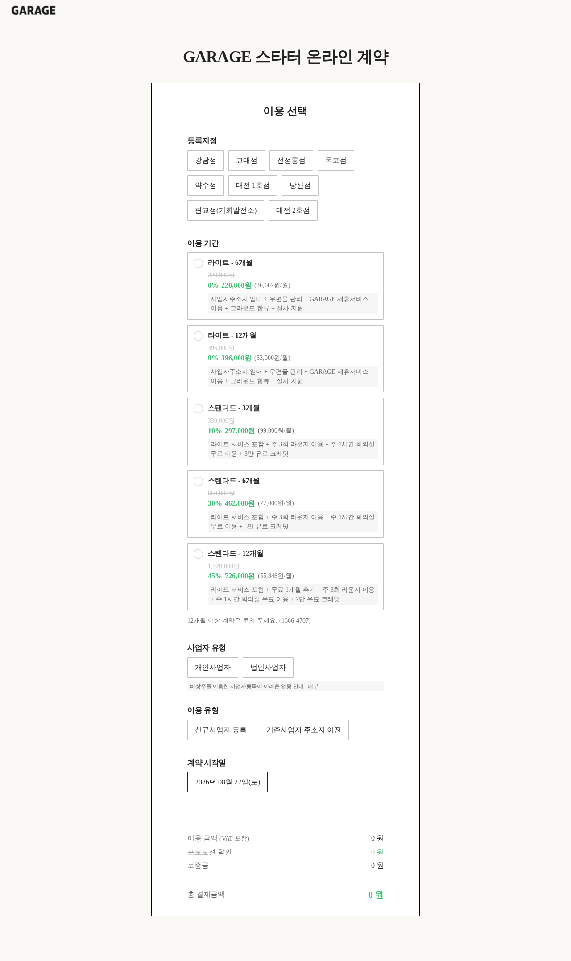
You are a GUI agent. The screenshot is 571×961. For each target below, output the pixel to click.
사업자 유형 (206, 647)
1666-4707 (295, 620)
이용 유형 (203, 710)
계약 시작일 (206, 763)
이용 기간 (203, 243)
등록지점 (202, 140)
